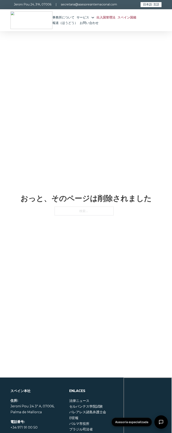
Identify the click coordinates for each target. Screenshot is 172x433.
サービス (83, 17)
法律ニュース (79, 401)
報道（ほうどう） (65, 23)
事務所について (63, 17)
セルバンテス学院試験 (86, 406)
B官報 (73, 418)
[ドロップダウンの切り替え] (93, 17)
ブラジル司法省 (81, 429)
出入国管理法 (105, 17)
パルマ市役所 (79, 424)
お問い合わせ (89, 23)
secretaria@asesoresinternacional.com (89, 4)
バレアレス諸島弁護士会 (87, 412)
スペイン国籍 (126, 17)
